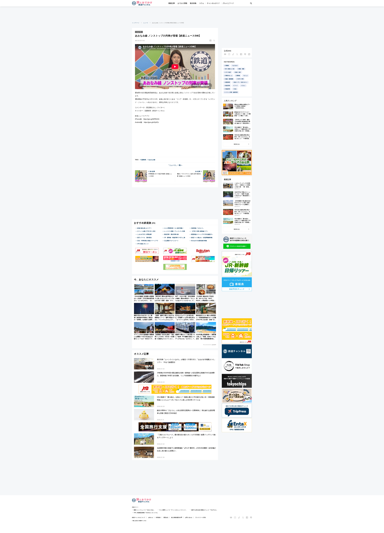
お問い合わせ (188, 517)
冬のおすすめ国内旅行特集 (199, 240)
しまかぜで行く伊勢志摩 (144, 234)
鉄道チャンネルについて (138, 517)
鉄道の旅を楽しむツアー (144, 228)
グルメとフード (228, 3)
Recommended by (207, 344)
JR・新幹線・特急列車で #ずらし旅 (174, 237)
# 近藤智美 (143, 159)
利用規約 (158, 517)
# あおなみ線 (151, 159)
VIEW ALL (237, 144)
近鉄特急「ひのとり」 (197, 228)
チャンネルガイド (213, 3)
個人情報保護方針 (176, 517)
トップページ (135, 23)
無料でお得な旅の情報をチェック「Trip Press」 (204, 510)
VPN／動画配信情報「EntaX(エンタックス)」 (146, 512)
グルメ (243, 85)
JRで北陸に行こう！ (143, 243)
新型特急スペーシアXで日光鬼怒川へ (202, 234)
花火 (235, 89)
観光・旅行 (238, 72)
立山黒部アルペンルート (171, 240)
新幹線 (238, 75)
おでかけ (235, 65)
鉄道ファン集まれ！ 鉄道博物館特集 (201, 237)
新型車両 (228, 82)
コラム (201, 3)
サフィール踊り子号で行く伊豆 (146, 231)
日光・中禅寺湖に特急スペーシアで (147, 240)
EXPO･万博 (240, 79)
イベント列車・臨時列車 (232, 92)
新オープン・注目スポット (241, 82)
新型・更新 (241, 68)
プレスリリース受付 (200, 517)
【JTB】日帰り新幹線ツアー (199, 231)
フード (236, 85)
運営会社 (166, 517)
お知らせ (150, 517)
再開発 (227, 65)
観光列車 (228, 85)
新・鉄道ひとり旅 (230, 68)
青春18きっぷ (229, 75)
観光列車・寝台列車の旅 (171, 234)
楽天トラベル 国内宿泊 (144, 237)
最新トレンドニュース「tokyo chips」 (144, 510)
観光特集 (193, 3)
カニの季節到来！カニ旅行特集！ (174, 228)
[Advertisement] (192, 14)
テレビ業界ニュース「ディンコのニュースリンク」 (173, 510)
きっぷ (246, 75)
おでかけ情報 (182, 3)
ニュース (145, 23)
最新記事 (171, 3)
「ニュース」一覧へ (175, 165)
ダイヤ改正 (228, 72)
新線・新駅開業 (229, 79)
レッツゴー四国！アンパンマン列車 (174, 231)
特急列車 (228, 89)
